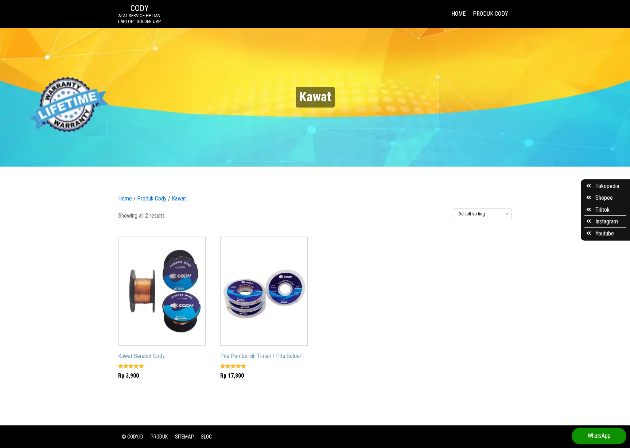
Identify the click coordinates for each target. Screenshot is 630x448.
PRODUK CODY (490, 13)
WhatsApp (599, 435)
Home (125, 198)
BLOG (206, 437)
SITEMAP (184, 437)
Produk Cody (152, 198)
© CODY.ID (132, 437)
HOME (458, 13)
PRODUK (159, 437)
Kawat (179, 198)
